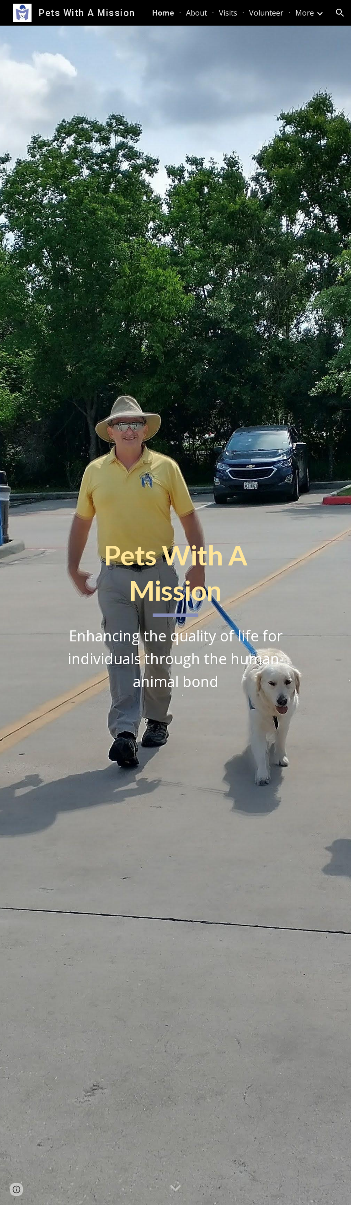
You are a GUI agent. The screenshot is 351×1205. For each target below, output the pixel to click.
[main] (175, 615)
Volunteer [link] (266, 13)
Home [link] (163, 13)
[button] (340, 13)
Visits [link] (228, 13)
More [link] (304, 13)
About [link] (196, 13)
